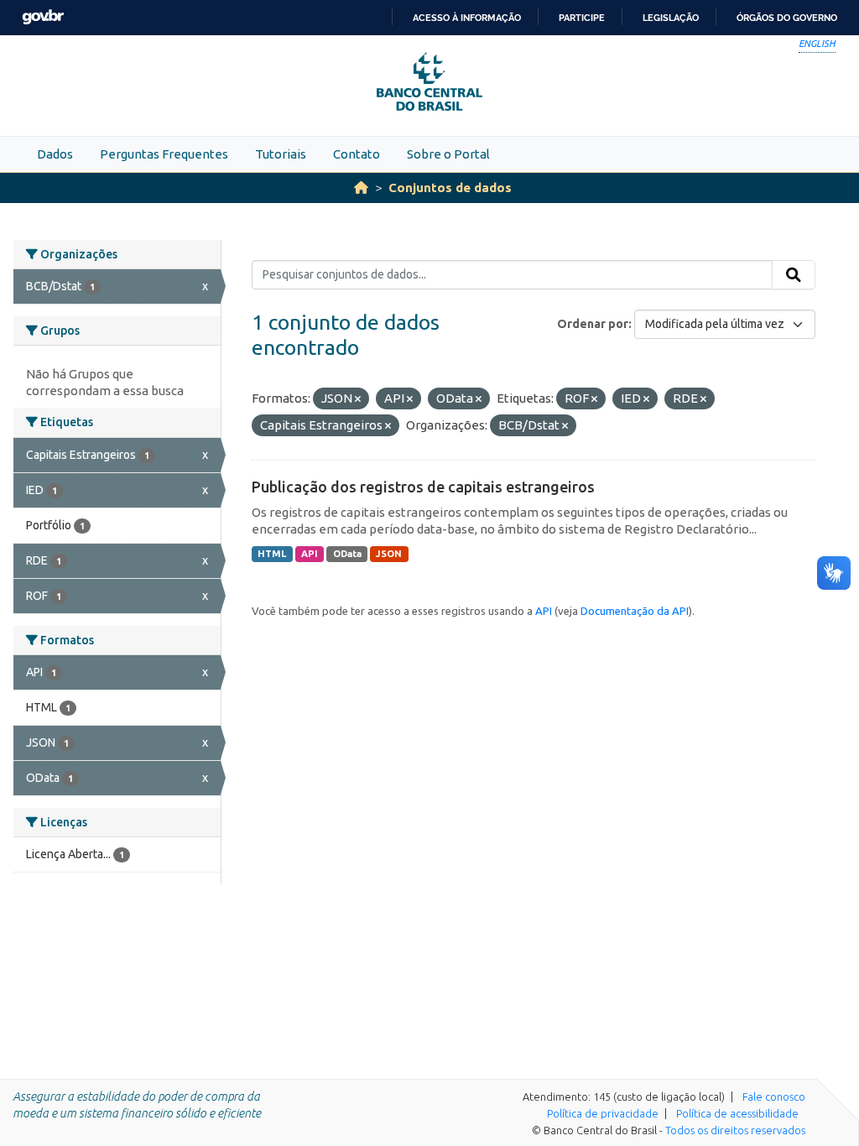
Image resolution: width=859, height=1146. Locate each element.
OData (347, 554)
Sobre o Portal (448, 154)
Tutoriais (280, 154)
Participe (582, 17)
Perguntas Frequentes (164, 154)
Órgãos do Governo (787, 17)
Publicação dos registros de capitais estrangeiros (423, 486)
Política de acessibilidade (737, 1113)
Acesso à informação (467, 17)
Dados (55, 154)
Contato (356, 154)
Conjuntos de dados (450, 187)
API (309, 554)
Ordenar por (592, 324)
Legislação (671, 17)
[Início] (361, 187)
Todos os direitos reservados (735, 1130)
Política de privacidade (603, 1113)
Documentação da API (634, 611)
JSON (389, 554)
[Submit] (793, 275)
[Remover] (358, 399)
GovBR (43, 17)
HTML (272, 554)
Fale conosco (773, 1096)
